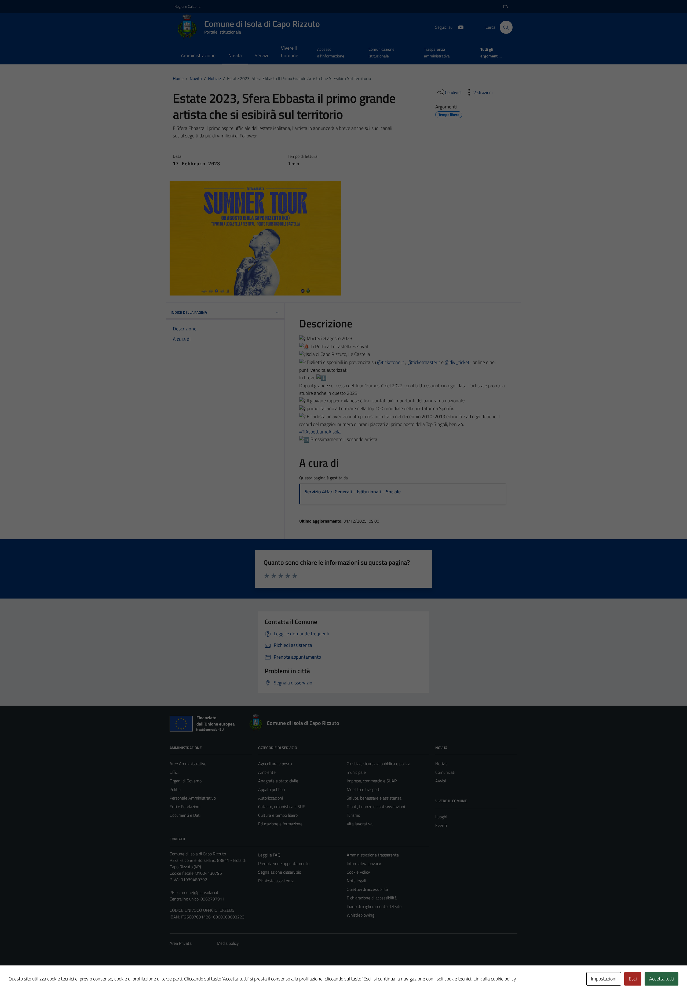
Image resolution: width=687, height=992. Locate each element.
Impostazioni (603, 978)
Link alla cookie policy (494, 978)
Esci (633, 978)
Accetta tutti (661, 978)
